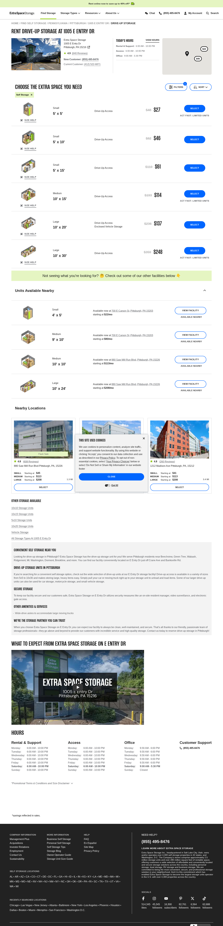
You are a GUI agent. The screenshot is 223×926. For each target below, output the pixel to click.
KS (84, 876)
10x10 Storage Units (22, 508)
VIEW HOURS (152, 40)
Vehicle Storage (20, 532)
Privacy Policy (91, 851)
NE (29, 881)
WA (12, 886)
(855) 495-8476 (191, 748)
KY (89, 876)
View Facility (190, 310)
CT (39, 876)
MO (23, 881)
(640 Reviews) (80, 53)
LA (94, 876)
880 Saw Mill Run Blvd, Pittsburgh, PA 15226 (136, 359)
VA (117, 881)
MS (17, 881)
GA (61, 876)
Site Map (88, 847)
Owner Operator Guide (59, 855)
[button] (111, 294)
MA (112, 876)
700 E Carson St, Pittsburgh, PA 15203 (132, 311)
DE (44, 876)
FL (55, 876)
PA (85, 881)
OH (68, 881)
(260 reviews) (167, 461)
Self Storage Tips (56, 847)
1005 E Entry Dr (98, 23)
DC (50, 876)
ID (70, 876)
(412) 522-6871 (92, 64)
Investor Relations (19, 847)
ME (100, 876)
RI (90, 881)
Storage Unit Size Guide (60, 859)
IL (75, 876)
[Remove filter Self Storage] (31, 94)
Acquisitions (16, 843)
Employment (16, 851)
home (15, 23)
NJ (45, 881)
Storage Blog (54, 851)
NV (34, 881)
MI (117, 876)
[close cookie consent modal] (144, 438)
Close (111, 476)
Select (194, 108)
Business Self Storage (59, 839)
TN (101, 881)
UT (111, 881)
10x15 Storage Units (22, 514)
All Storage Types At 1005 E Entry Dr (31, 538)
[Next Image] (57, 53)
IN (79, 876)
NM (51, 881)
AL (11, 876)
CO (33, 876)
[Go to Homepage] (22, 13)
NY (57, 881)
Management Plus (19, 839)
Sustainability (17, 859)
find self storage (33, 23)
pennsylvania (58, 23)
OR (80, 881)
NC (63, 881)
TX (106, 881)
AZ (22, 876)
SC (95, 881)
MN (12, 881)
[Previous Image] (15, 53)
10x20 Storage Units (22, 526)
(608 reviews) (31, 461)
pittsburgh (78, 23)
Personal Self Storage (59, 843)
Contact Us (16, 855)
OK (74, 881)
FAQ (86, 839)
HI (66, 876)
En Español (90, 843)
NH (40, 881)
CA (27, 876)
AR (16, 876)
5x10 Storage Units (21, 520)
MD (106, 876)
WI (17, 886)
